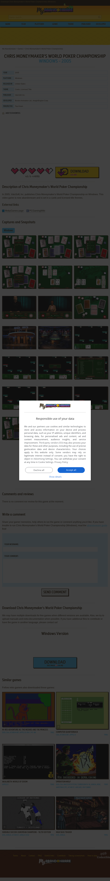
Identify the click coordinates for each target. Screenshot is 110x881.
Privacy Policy (61, 462)
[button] (55, 476)
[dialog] (55, 440)
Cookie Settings (45, 462)
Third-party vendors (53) (51, 442)
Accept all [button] (71, 469)
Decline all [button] (39, 470)
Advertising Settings (43, 458)
